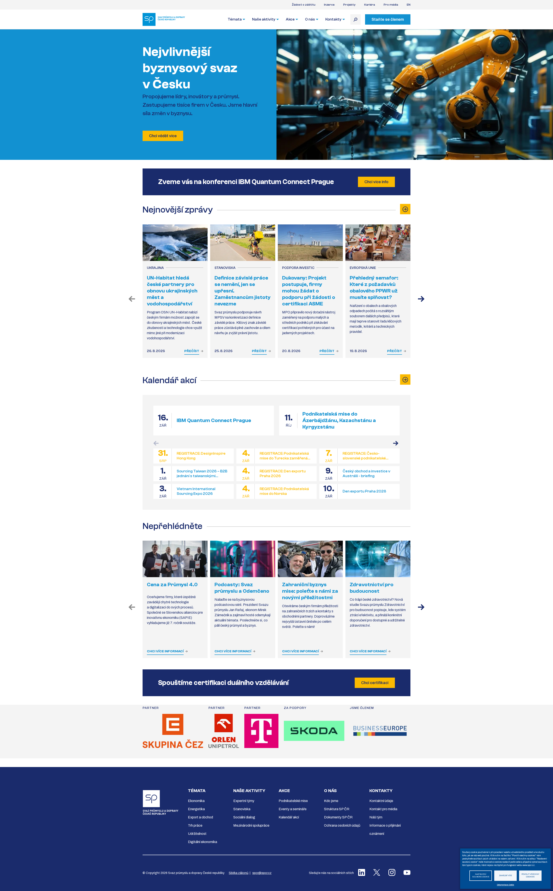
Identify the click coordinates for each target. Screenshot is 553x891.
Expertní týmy (243, 801)
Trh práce (195, 825)
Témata (235, 19)
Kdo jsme (331, 801)
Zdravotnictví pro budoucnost (371, 588)
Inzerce (329, 4)
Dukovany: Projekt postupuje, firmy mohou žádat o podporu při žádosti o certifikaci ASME (308, 291)
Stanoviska (241, 809)
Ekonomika (196, 801)
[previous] (132, 608)
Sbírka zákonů (238, 873)
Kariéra (369, 4)
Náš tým (375, 817)
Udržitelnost (197, 833)
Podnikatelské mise (293, 801)
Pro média (391, 4)
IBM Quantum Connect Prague (214, 420)
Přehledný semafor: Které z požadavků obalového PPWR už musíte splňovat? (374, 287)
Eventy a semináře (293, 809)
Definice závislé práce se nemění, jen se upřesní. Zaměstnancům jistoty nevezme (243, 291)
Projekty (349, 4)
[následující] (421, 299)
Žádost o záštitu (303, 4)
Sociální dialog (244, 817)
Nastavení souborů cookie (480, 875)
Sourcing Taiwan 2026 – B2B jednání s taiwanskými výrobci (202, 474)
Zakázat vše (505, 876)
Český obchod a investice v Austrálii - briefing (366, 473)
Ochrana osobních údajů (342, 825)
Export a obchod (200, 817)
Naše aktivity (263, 19)
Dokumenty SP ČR (338, 817)
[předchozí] (132, 299)
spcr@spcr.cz (262, 873)
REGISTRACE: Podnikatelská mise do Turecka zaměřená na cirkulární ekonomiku (284, 456)
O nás (310, 19)
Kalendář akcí (289, 817)
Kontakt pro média (383, 809)
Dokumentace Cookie (505, 885)
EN (408, 4)
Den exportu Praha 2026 (364, 491)
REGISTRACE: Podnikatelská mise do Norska (284, 491)
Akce (290, 19)
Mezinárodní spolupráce (251, 825)
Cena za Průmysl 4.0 (172, 585)
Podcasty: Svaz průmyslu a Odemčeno (242, 588)
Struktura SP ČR (336, 809)
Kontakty (333, 19)
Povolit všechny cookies (530, 875)
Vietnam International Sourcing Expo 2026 (196, 491)
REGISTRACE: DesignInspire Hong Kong (201, 456)
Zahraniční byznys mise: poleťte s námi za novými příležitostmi (310, 591)
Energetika (196, 809)
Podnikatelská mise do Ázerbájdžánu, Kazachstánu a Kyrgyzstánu (339, 420)
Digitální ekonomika (202, 842)
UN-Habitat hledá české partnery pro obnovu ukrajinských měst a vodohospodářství (172, 291)
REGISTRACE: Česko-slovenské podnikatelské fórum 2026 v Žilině (364, 456)
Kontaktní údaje (381, 801)
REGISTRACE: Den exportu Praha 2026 (283, 473)
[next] (421, 608)
